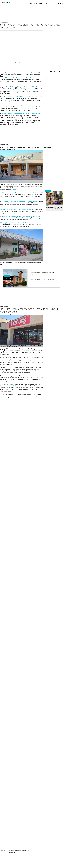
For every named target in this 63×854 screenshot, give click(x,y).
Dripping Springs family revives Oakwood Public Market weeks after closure (21, 223)
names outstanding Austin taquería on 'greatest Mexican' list (19, 201)
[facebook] (56, 3)
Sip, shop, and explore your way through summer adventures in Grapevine (41, 273)
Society (22, 3)
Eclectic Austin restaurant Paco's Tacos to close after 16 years (17, 209)
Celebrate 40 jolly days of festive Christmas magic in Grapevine (41, 279)
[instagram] (60, 3)
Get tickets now (12, 852)
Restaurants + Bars (23, 1)
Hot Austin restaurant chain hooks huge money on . (17, 105)
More (47, 3)
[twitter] (58, 3)
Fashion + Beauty (33, 3)
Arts (49, 1)
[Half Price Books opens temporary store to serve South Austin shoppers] (21, 331)
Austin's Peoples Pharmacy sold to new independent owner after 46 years (55, 81)
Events (44, 3)
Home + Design (26, 3)
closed (10, 384)
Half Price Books (13, 349)
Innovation (40, 3)
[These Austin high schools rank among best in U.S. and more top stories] (21, 166)
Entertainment (35, 1)
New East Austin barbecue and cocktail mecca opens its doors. (18, 96)
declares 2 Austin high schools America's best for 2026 (17, 192)
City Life (29, 1)
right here (14, 189)
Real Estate (45, 1)
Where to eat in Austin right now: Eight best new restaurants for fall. (20, 86)
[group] (4, 67)
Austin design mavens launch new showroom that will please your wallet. (21, 113)
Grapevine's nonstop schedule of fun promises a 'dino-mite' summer (42, 284)
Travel (40, 1)
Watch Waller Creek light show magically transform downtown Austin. (24, 78)
